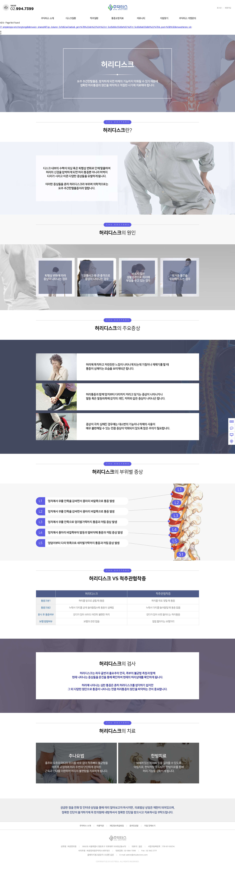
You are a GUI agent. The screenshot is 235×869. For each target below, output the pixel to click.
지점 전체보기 (149, 826)
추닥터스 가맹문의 (187, 18)
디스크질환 (71, 18)
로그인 (219, 8)
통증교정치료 (117, 18)
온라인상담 (134, 826)
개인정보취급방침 (117, 826)
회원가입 (228, 8)
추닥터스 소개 (47, 18)
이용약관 (100, 826)
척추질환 (94, 18)
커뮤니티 (141, 18)
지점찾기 (164, 18)
